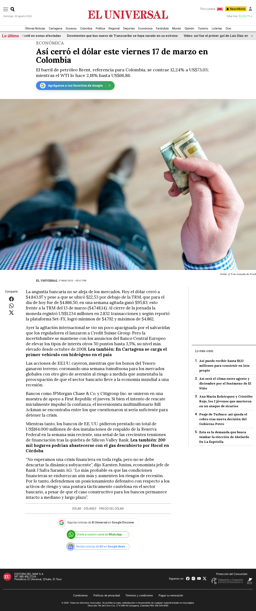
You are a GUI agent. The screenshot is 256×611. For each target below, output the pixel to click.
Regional (114, 28)
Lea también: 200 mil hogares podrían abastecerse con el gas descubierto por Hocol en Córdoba (97, 445)
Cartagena (55, 28)
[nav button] (5, 9)
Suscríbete (237, 9)
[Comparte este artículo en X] (11, 312)
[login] (250, 9)
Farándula (162, 28)
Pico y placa (207, 8)
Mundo (176, 28)
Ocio (228, 28)
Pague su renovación (171, 595)
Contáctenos (80, 595)
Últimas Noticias (35, 28)
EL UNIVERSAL (47, 280)
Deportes (129, 28)
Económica (145, 28)
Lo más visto (204, 351)
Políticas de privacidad (106, 595)
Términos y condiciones (139, 595)
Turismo (203, 28)
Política (100, 28)
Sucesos (71, 28)
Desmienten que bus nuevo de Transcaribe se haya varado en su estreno (107, 36)
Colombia (86, 28)
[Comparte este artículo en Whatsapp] (11, 306)
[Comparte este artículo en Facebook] (11, 299)
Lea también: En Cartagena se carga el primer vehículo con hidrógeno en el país (96, 351)
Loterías (217, 28)
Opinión (189, 28)
